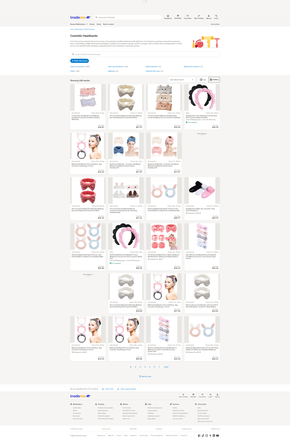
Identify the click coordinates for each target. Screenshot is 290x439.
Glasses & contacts (192, 66)
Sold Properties (103, 410)
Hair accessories (77, 66)
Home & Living (77, 419)
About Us (111, 435)
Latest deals (77, 408)
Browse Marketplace (78, 24)
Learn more (109, 389)
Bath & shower (152, 66)
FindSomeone (215, 429)
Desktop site (101, 435)
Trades (175, 408)
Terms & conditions (157, 435)
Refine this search (80, 61)
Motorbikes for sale (129, 410)
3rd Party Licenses (203, 416)
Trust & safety (202, 413)
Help (199, 408)
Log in (216, 18)
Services (176, 404)
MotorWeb (133, 429)
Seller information (203, 419)
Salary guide (152, 419)
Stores (92, 24)
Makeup (111, 71)
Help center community (205, 421)
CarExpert (159, 429)
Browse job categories (155, 408)
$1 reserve (76, 416)
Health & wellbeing (179, 416)
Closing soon (77, 413)
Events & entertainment (180, 413)
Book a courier (108, 24)
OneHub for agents (104, 416)
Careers (119, 435)
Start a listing (183, 397)
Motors (125, 404)
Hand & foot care (153, 71)
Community (202, 404)
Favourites (202, 397)
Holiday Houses (187, 429)
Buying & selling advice (130, 413)
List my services (178, 419)
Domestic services (178, 410)
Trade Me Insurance (76, 429)
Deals (99, 24)
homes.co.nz (106, 429)
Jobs (149, 404)
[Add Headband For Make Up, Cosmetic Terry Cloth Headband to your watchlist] (216, 180)
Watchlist (193, 397)
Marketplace (77, 404)
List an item (215, 24)
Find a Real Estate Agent (106, 419)
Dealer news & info (129, 416)
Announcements (203, 410)
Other (72, 71)
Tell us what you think (128, 389)
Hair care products (116, 66)
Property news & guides (105, 408)
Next (166, 367)
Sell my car (126, 419)
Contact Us (183, 435)
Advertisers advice (154, 416)
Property (101, 404)
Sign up (208, 18)
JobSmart (151, 413)
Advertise (133, 435)
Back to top (146, 376)
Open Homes (102, 413)
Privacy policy (143, 435)
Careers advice (152, 410)
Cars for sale (127, 408)
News (126, 435)
